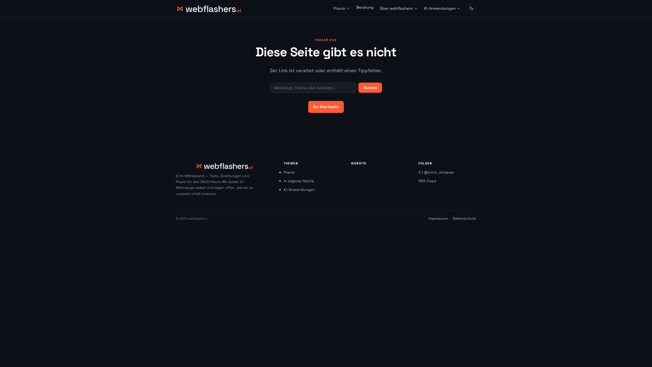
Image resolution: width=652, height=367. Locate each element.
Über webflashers (396, 8)
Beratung (365, 7)
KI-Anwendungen (440, 8)
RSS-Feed (427, 181)
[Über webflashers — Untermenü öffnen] (416, 8)
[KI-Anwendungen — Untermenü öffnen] (458, 8)
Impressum (438, 218)
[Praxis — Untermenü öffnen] (348, 8)
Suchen (370, 87)
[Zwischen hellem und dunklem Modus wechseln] (471, 8)
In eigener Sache (299, 181)
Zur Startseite (326, 106)
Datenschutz (464, 218)
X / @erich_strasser (436, 172)
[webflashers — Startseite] (209, 8)
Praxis (339, 8)
